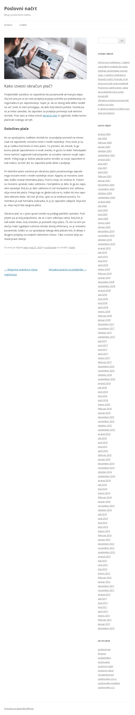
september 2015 (106, 429)
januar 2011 (104, 624)
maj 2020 (102, 214)
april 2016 (103, 400)
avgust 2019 (104, 248)
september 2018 (106, 286)
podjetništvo (104, 657)
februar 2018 (105, 315)
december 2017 (106, 324)
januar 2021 (104, 180)
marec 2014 (104, 493)
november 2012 (106, 548)
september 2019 (106, 243)
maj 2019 (102, 260)
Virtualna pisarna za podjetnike (68, 269)
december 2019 (106, 231)
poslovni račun (106, 670)
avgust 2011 (104, 594)
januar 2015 (104, 459)
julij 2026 (102, 138)
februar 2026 (105, 142)
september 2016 (106, 379)
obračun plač (50, 115)
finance (102, 653)
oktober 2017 (105, 332)
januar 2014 (104, 501)
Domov (8, 25)
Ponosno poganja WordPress (19, 708)
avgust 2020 (104, 201)
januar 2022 (104, 146)
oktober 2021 (105, 151)
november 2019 (106, 235)
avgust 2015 (104, 434)
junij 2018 (103, 298)
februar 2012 (105, 577)
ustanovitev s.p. (106, 687)
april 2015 (103, 450)
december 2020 (106, 184)
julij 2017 (102, 341)
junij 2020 (103, 210)
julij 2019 (102, 252)
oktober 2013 (105, 510)
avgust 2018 (104, 290)
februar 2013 (105, 535)
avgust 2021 (104, 159)
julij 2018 (102, 294)
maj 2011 (102, 607)
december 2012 (106, 543)
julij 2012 (102, 560)
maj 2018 (102, 303)
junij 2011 (103, 602)
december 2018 (106, 282)
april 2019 (103, 265)
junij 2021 (103, 163)
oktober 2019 (105, 239)
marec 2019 (104, 269)
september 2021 (106, 155)
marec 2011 (104, 615)
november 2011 (106, 590)
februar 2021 (105, 176)
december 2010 (106, 628)
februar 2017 (105, 362)
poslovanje (104, 662)
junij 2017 (103, 345)
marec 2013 (104, 531)
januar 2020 (104, 227)
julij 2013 (102, 514)
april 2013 (103, 526)
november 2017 (106, 328)
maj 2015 (102, 446)
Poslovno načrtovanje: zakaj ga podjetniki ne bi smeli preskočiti (113, 92)
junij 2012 (103, 564)
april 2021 (103, 172)
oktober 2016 (105, 374)
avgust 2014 (104, 480)
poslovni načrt (105, 666)
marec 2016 (104, 404)
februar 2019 (105, 273)
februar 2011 (105, 619)
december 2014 (106, 463)
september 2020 (106, 197)
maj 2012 (102, 569)
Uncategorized (106, 674)
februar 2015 (105, 455)
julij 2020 (102, 205)
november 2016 (106, 370)
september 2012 (106, 552)
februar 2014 (105, 497)
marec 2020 (104, 222)
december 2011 (106, 586)
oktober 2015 (105, 425)
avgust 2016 (104, 383)
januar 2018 (104, 320)
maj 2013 (102, 522)
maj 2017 (102, 349)
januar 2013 (104, 539)
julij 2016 (102, 387)
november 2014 (106, 467)
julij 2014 (102, 484)
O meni (23, 25)
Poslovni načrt (20, 8)
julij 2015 (102, 438)
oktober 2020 (105, 193)
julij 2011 (102, 598)
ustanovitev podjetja (109, 683)
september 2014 (106, 476)
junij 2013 (103, 518)
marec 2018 (104, 311)
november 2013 (106, 505)
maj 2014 (102, 488)
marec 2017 (104, 358)
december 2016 (106, 366)
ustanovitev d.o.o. (107, 679)
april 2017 (103, 353)
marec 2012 (104, 573)
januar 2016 (104, 412)
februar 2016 (105, 408)
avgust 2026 (104, 134)
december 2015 (106, 417)
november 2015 (106, 421)
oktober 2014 (105, 472)
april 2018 (103, 307)
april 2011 (103, 611)
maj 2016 (102, 396)
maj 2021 (102, 167)
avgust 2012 (104, 556)
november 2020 (106, 189)
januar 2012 (104, 581)
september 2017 (106, 336)
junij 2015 (103, 442)
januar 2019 (104, 277)
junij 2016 (103, 391)
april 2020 (103, 218)
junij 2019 (103, 256)
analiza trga (104, 649)
